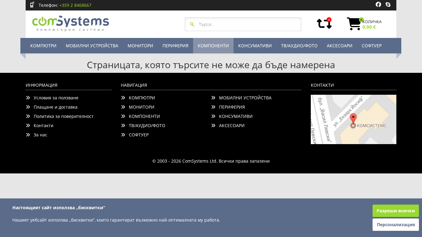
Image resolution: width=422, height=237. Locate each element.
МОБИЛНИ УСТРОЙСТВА (92, 45)
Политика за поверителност (62, 116)
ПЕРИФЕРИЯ (175, 45)
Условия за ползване (54, 98)
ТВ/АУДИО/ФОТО (299, 45)
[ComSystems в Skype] (388, 4)
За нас (38, 135)
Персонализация (396, 224)
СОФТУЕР (372, 45)
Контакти (41, 125)
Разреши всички (396, 211)
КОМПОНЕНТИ (213, 45)
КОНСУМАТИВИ (255, 45)
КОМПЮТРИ (43, 45)
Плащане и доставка (54, 107)
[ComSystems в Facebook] (378, 4)
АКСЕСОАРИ (339, 45)
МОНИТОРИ (140, 45)
